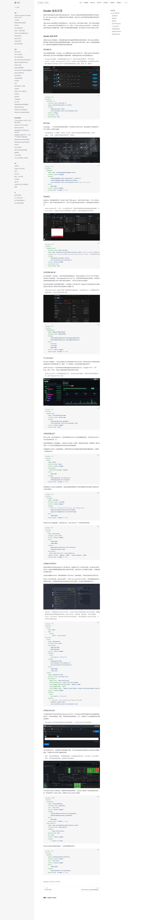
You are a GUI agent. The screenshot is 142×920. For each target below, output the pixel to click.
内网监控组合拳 (116, 34)
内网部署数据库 (116, 29)
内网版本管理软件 (116, 31)
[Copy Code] (97, 97)
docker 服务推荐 (115, 13)
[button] (23, 13)
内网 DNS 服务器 (116, 23)
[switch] (126, 3)
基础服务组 (115, 15)
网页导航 (114, 18)
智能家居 (114, 21)
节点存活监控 (115, 26)
